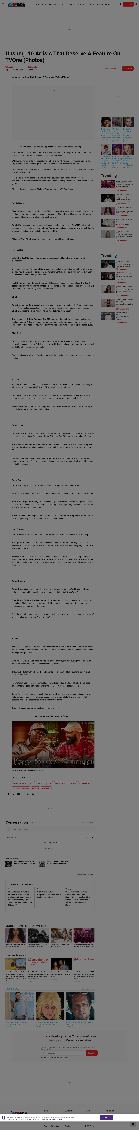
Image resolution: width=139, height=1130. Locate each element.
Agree (106, 1117)
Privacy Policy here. (55, 1119)
